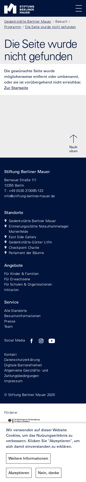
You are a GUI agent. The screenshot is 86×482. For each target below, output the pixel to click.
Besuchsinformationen (22, 316)
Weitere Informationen (28, 458)
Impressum (13, 381)
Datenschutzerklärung (22, 359)
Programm (12, 27)
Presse (9, 321)
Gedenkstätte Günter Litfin (30, 242)
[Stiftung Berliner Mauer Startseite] (19, 12)
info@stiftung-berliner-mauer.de (29, 196)
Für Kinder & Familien (21, 273)
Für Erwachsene (17, 279)
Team (8, 326)
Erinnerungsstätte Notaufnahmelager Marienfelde (39, 229)
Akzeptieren (18, 473)
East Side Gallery (22, 237)
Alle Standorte (15, 310)
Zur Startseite (16, 88)
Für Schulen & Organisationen (28, 284)
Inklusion (11, 289)
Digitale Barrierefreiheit (23, 365)
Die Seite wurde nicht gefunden (50, 27)
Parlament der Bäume (26, 252)
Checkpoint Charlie (24, 247)
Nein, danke (48, 473)
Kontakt (10, 354)
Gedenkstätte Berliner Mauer (27, 21)
